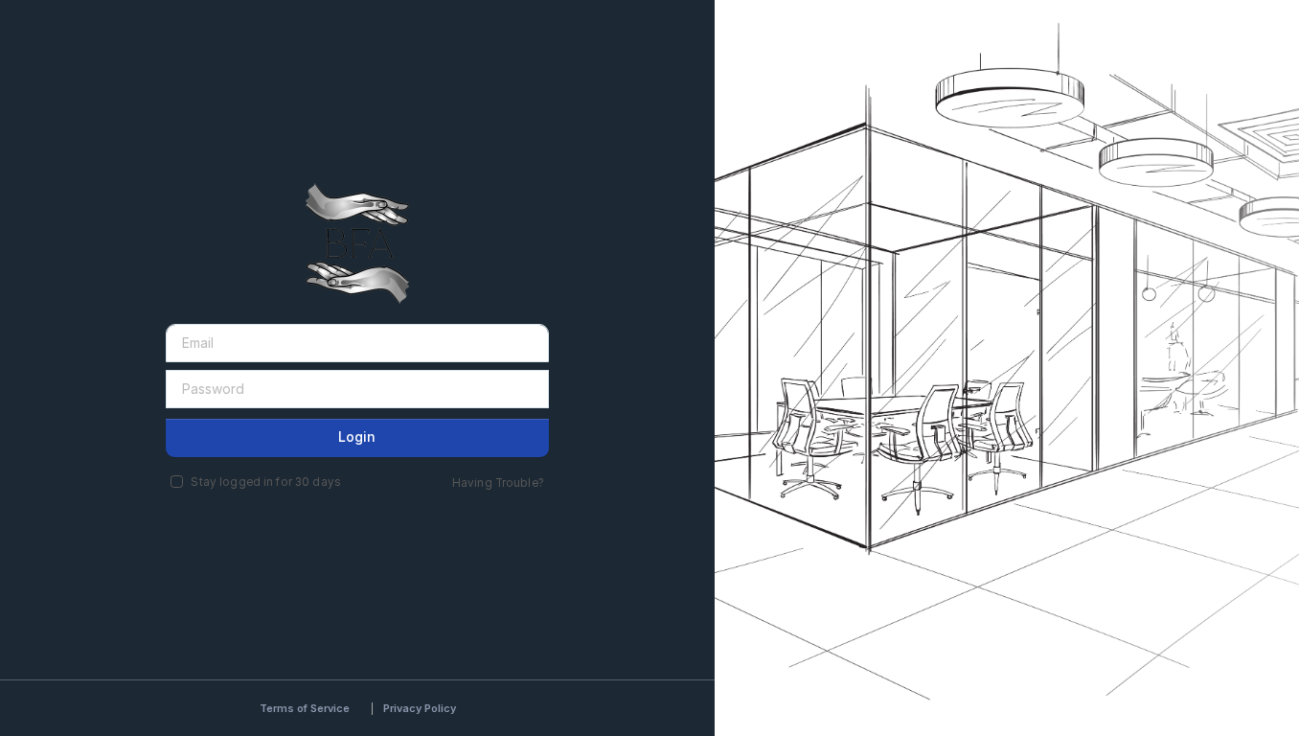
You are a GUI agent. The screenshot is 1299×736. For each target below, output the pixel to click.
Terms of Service (305, 708)
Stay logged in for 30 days (265, 482)
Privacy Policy (419, 708)
